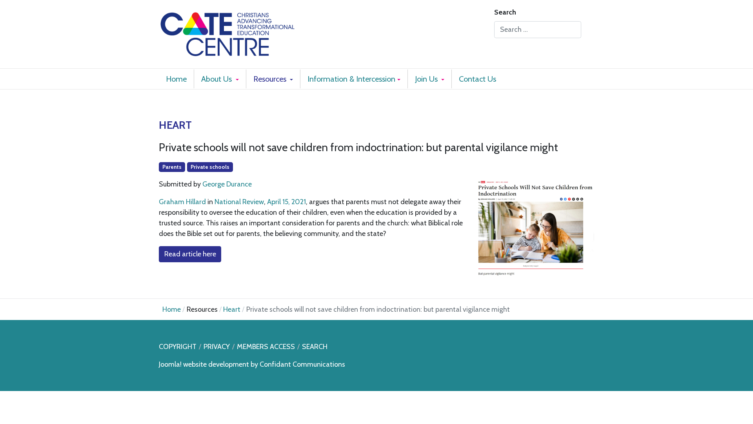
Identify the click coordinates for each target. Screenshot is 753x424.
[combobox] (537, 29)
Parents (172, 167)
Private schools (210, 167)
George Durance (227, 184)
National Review (239, 201)
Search (505, 12)
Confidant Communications (302, 364)
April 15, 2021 (286, 201)
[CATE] (227, 32)
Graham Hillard (182, 201)
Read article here (190, 254)
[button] (220, 78)
